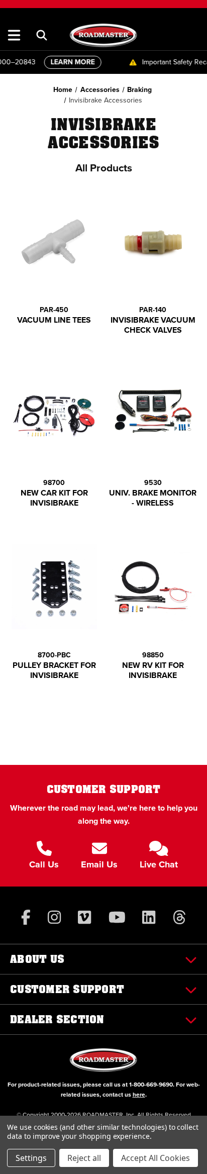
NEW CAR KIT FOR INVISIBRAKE (54, 498)
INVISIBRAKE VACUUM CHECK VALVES (153, 325)
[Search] (41, 35)
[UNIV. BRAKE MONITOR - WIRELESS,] (153, 414)
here (139, 1094)
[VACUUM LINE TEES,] (54, 241)
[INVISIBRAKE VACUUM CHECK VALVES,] (153, 241)
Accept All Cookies (155, 1157)
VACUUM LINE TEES (54, 320)
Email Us (99, 864)
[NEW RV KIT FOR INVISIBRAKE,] (153, 587)
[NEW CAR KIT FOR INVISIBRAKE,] (54, 414)
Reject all (84, 1157)
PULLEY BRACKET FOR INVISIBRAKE (54, 670)
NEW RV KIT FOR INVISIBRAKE (153, 670)
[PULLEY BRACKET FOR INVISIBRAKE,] (54, 587)
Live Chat (159, 864)
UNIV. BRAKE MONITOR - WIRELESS (152, 498)
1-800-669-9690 (151, 1084)
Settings (31, 1157)
